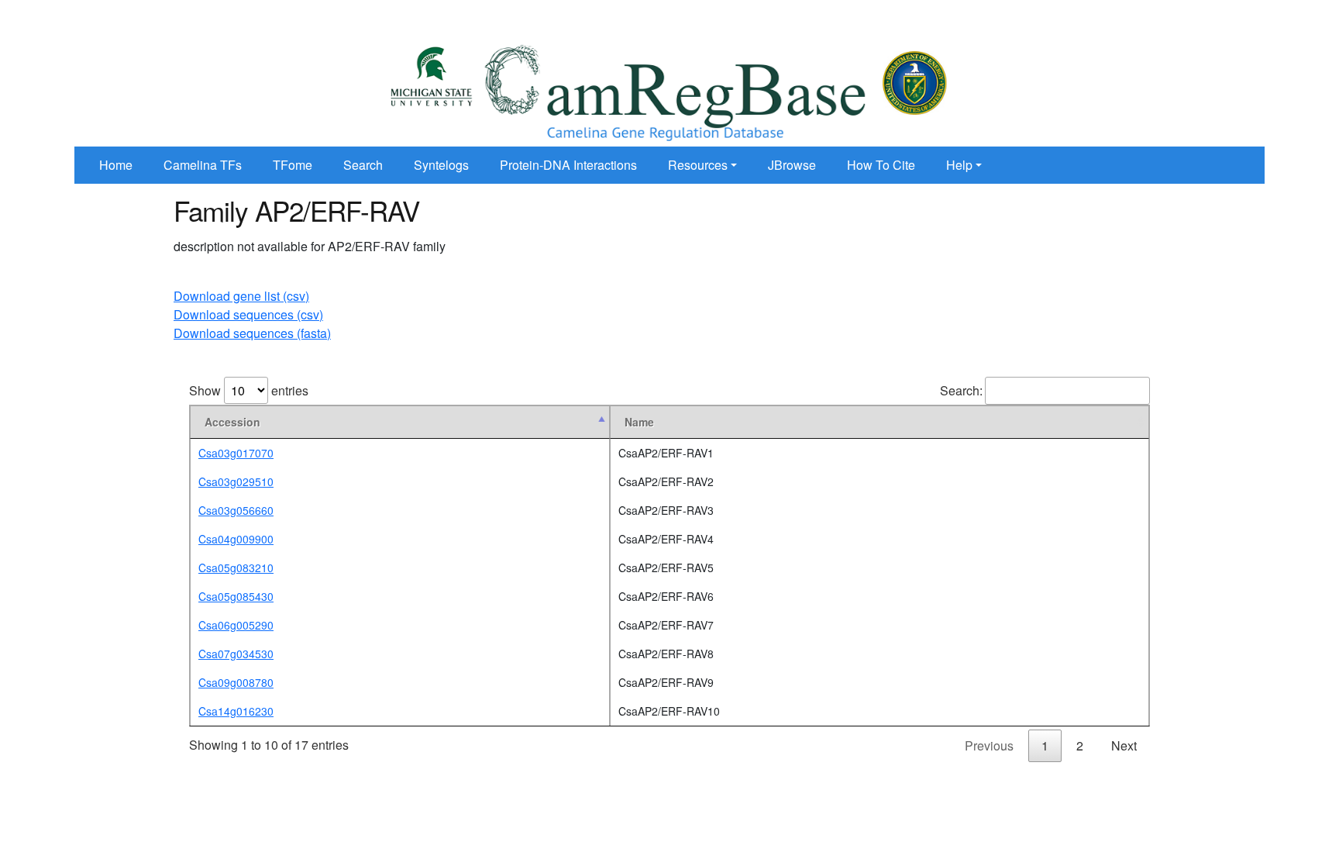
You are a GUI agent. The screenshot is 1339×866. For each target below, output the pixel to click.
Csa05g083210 (236, 567)
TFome (292, 165)
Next (1124, 745)
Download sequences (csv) (248, 314)
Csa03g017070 (236, 453)
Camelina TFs (203, 165)
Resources (698, 165)
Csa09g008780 (236, 682)
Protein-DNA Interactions (568, 165)
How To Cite (881, 165)
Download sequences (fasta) (252, 333)
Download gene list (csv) (241, 296)
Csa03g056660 (236, 510)
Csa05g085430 (236, 596)
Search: (961, 390)
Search (363, 165)
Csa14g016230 (236, 711)
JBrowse (792, 165)
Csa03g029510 (236, 481)
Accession (232, 422)
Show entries (248, 390)
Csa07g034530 (236, 653)
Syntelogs (441, 165)
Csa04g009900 (236, 539)
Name (639, 422)
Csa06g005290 (236, 625)
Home (116, 165)
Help (959, 165)
